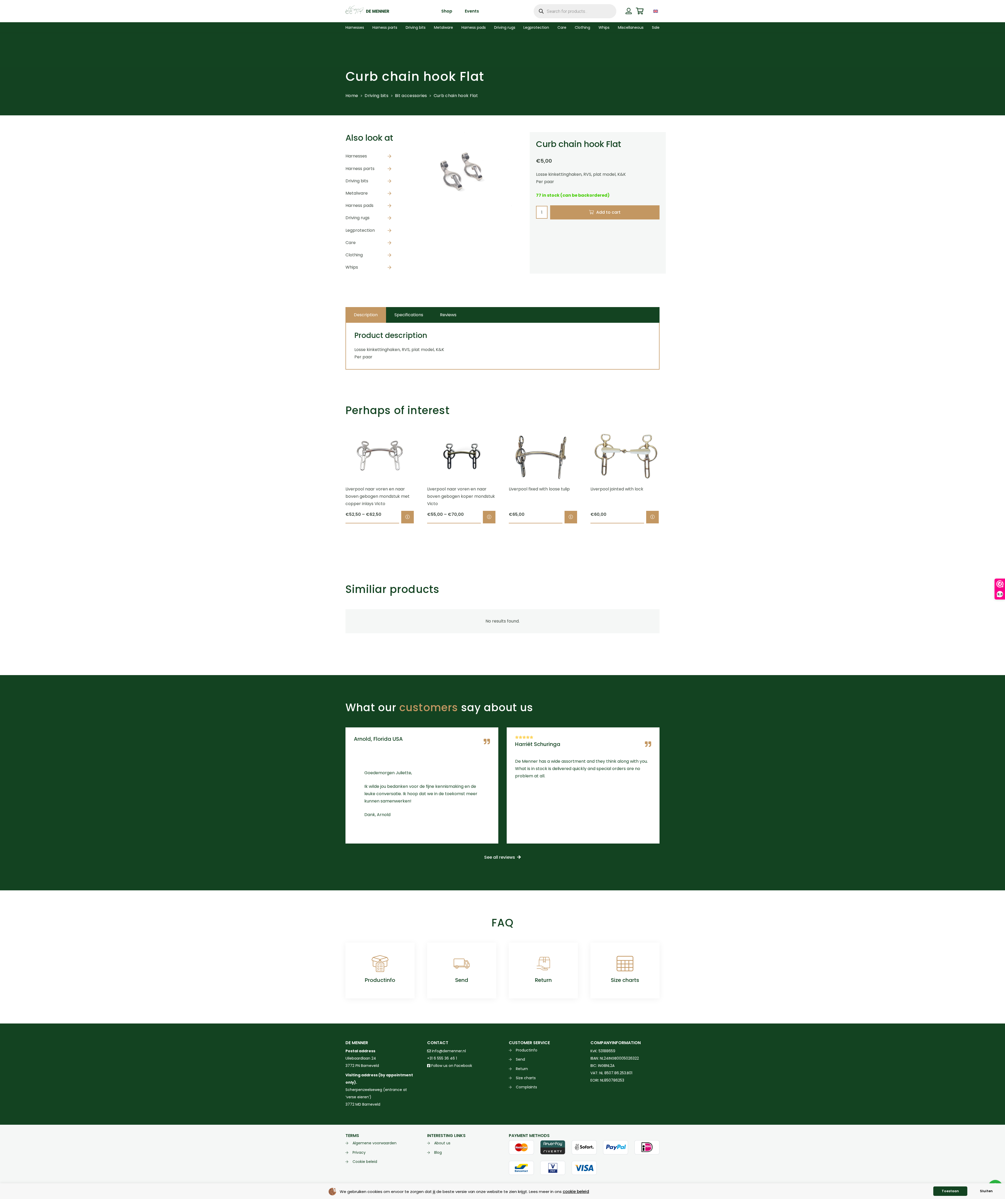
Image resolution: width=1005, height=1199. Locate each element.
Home (351, 96)
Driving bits (376, 96)
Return (543, 980)
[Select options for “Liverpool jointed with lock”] (652, 517)
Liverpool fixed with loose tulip (539, 489)
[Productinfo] (380, 963)
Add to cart (608, 212)
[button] (663, 11)
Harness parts (360, 169)
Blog (438, 1152)
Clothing (354, 255)
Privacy (359, 1152)
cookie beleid (576, 1191)
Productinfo (380, 980)
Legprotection (360, 230)
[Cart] (639, 11)
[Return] (543, 963)
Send (461, 980)
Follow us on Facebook (451, 1065)
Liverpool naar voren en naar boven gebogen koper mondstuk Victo (461, 496)
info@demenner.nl (448, 1051)
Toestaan (950, 1191)
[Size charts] (625, 963)
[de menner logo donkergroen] (367, 11)
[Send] (461, 963)
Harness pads (359, 205)
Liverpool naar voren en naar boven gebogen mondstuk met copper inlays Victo (377, 496)
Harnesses (356, 156)
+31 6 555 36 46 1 (442, 1058)
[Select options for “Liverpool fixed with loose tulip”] (571, 517)
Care (350, 243)
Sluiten (986, 1191)
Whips (351, 267)
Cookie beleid (365, 1161)
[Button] (628, 11)
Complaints (526, 1087)
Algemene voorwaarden (375, 1143)
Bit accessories (411, 96)
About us (442, 1143)
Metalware (356, 193)
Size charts (625, 980)
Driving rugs (357, 218)
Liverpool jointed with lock (616, 489)
